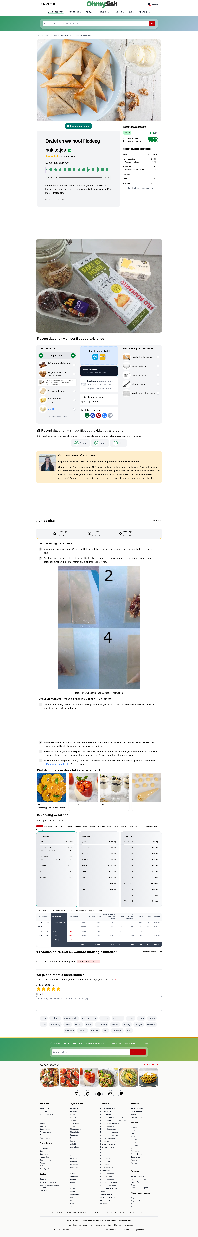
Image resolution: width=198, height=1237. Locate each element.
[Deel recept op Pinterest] (98, 415)
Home (39, 35)
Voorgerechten (46, 1138)
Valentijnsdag (45, 1169)
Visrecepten (135, 1204)
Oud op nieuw (45, 1160)
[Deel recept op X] (104, 415)
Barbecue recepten (138, 1179)
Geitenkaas (74, 1147)
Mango (72, 1173)
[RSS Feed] (54, 4)
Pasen (42, 1163)
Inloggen (154, 4)
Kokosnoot (74, 1165)
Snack (152, 1018)
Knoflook (73, 1162)
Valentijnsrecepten (108, 1197)
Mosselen (74, 1176)
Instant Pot (135, 1182)
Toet (129, 1030)
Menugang (73, 12)
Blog (131, 12)
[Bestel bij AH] (95, 357)
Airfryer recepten (137, 1176)
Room (72, 1191)
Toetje (131, 1018)
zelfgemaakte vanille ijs (56, 764)
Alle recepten (56, 12)
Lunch (42, 1117)
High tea (55, 1018)
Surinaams (135, 1163)
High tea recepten (107, 1147)
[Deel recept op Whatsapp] (87, 415)
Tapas (102, 1191)
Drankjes (43, 1111)
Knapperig (102, 1024)
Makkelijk (118, 1018)
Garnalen (74, 1141)
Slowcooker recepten (139, 1188)
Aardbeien (74, 1111)
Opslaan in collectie (93, 397)
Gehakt (73, 1144)
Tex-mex (134, 1166)
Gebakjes (117, 1030)
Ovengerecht (70, 1018)
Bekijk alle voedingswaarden (140, 188)
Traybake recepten (108, 1194)
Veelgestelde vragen (100, 1212)
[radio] (38, 989)
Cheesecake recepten (109, 1135)
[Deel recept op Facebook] (92, 415)
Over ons (142, 1212)
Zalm (72, 1206)
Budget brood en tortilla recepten (113, 1120)
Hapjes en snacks (107, 1144)
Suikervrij (55, 1024)
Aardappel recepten (108, 1108)
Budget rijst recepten (108, 1129)
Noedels (73, 1179)
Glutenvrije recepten (48, 1182)
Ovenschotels (105, 1162)
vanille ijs (53, 409)
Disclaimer (57, 1212)
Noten (78, 1024)
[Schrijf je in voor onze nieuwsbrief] (51, 4)
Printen (158, 520)
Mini (105, 1030)
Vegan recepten (137, 1198)
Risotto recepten (107, 1179)
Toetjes (56, 35)
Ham (72, 1153)
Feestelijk (44, 1148)
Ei (71, 1138)
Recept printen (91, 401)
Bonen (72, 1126)
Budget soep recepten (109, 1132)
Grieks (133, 1136)
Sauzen (43, 1126)
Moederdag (44, 1157)
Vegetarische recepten (140, 1201)
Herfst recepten (137, 1108)
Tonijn (72, 1197)
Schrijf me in (138, 1052)
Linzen (72, 1171)
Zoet (43, 1018)
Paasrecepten (106, 1165)
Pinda (72, 1188)
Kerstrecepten (45, 1151)
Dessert (151, 1024)
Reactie (41, 994)
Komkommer (75, 1168)
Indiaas (134, 1139)
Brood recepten (106, 1114)
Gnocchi (73, 1150)
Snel (43, 1024)
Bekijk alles (150, 1064)
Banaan (73, 1120)
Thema (89, 12)
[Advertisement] (98, 224)
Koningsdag (45, 1154)
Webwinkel (144, 12)
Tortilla (73, 1200)
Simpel (115, 1024)
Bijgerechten (45, 1108)
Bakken (104, 1018)
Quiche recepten (107, 1173)
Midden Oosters (137, 1154)
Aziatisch (134, 1127)
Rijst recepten (106, 1176)
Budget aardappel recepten (111, 1117)
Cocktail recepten (107, 1138)
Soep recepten (46, 1129)
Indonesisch (136, 1142)
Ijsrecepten (104, 1150)
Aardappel (74, 1108)
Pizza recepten (106, 1171)
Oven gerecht (89, 1018)
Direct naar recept (80, 126)
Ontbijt (42, 1120)
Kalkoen (73, 1159)
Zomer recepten (137, 1117)
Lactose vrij (44, 1188)
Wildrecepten (105, 1200)
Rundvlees (74, 1194)
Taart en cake (45, 1132)
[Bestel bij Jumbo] (102, 357)
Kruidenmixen (106, 1159)
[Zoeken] (152, 23)
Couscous (74, 1135)
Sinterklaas (44, 1166)
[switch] (83, 384)
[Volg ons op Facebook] (47, 4)
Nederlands (135, 1157)
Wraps (72, 1203)
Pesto (72, 1185)
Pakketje (69, 1030)
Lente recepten (137, 1111)
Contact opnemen (124, 1212)
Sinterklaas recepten (108, 1182)
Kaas (72, 1156)
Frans (133, 1133)
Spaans (134, 1160)
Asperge (73, 1117)
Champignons (75, 1129)
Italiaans (134, 1145)
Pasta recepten (106, 1168)
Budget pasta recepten (109, 1123)
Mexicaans (135, 1151)
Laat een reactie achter (152, 951)
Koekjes (103, 1156)
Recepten (47, 35)
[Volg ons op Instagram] (41, 4)
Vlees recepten (137, 1207)
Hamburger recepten (108, 1141)
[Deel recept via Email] (110, 415)
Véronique (87, 455)
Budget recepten (107, 1126)
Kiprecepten (105, 1153)
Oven (67, 1024)
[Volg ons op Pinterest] (44, 4)
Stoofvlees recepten (108, 1188)
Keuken (103, 12)
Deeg (141, 1018)
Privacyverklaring (76, 1212)
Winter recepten (137, 1114)
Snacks (94, 1030)
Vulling (127, 1024)
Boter (89, 1024)
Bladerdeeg (75, 1123)
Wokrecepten (105, 1203)
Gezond (43, 1179)
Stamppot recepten (108, 1185)
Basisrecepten (106, 1111)
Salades (43, 1123)
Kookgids (119, 12)
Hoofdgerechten (46, 1114)
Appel (72, 1114)
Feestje (82, 1030)
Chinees (134, 1130)
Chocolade (74, 1132)
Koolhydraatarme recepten (50, 1185)
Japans (134, 1148)
